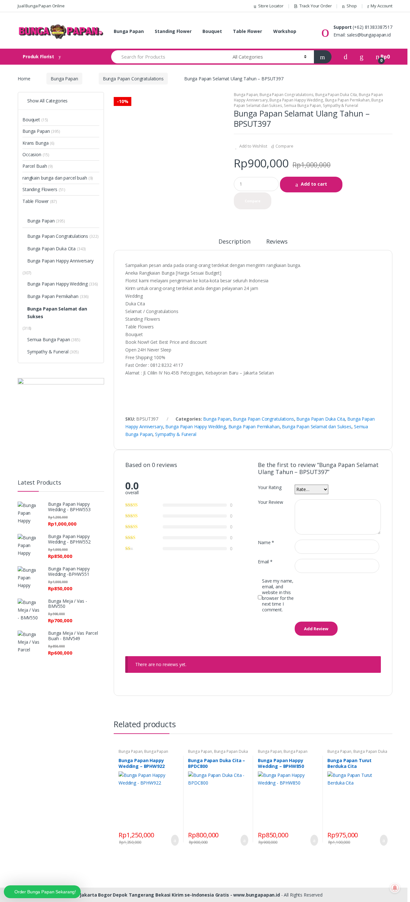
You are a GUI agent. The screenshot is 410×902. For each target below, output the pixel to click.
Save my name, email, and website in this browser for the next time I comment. (278, 595)
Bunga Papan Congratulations (133, 79)
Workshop (284, 31)
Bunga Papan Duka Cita (336, 94)
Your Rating (269, 487)
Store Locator (270, 6)
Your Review (270, 502)
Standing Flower (173, 31)
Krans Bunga (35, 143)
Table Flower (247, 31)
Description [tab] (234, 241)
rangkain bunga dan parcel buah (54, 178)
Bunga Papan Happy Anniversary (60, 261)
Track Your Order (315, 6)
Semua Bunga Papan (302, 105)
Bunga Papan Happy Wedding (296, 100)
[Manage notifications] (395, 888)
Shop (352, 6)
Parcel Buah (34, 166)
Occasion (31, 154)
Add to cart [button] (173, 840)
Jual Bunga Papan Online (41, 6)
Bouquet (212, 31)
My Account (381, 6)
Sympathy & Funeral (340, 105)
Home (24, 79)
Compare (284, 146)
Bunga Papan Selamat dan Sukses (316, 426)
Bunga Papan (129, 31)
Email (265, 562)
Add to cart (314, 184)
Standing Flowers (39, 189)
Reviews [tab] (277, 241)
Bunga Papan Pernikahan (347, 100)
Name (266, 542)
